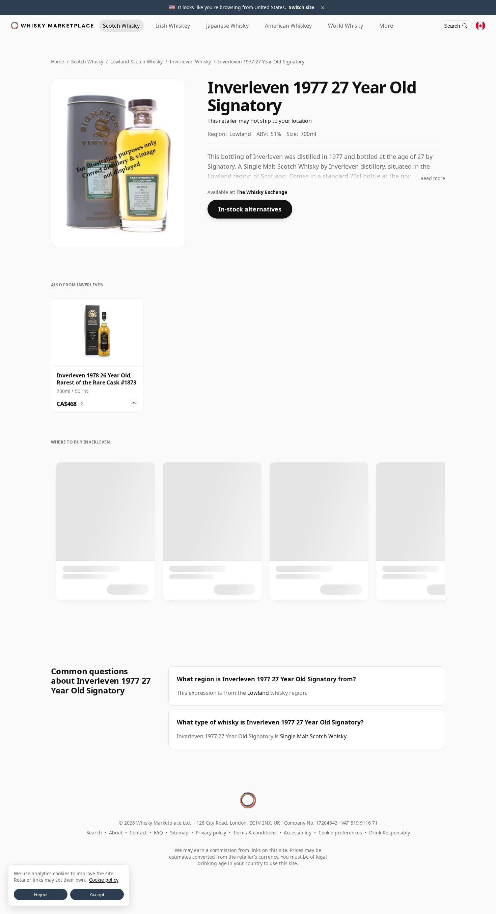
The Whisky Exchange (262, 192)
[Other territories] (480, 25)
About (115, 832)
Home (57, 61)
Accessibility (297, 832)
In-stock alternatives (249, 209)
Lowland (258, 692)
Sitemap (179, 832)
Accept (97, 894)
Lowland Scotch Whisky (136, 61)
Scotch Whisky (87, 61)
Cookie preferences (340, 832)
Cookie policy (103, 880)
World (345, 25)
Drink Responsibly (389, 832)
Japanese (227, 25)
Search (94, 832)
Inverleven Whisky (190, 61)
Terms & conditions (255, 832)
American (288, 25)
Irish (173, 25)
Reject (41, 894)
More (386, 25)
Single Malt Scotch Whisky (313, 736)
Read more (432, 178)
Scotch (121, 25)
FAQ (158, 832)
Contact (138, 832)
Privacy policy (211, 832)
